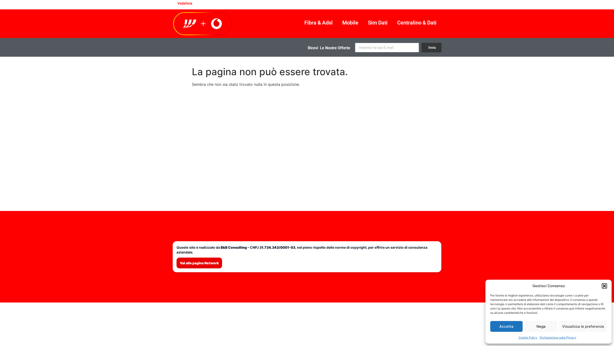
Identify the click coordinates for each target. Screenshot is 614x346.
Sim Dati (378, 23)
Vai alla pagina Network (199, 263)
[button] (604, 286)
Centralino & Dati (417, 23)
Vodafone (184, 3)
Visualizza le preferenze (583, 326)
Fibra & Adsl (318, 23)
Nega (541, 326)
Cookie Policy (528, 337)
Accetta (506, 326)
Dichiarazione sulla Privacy (558, 337)
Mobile (350, 23)
